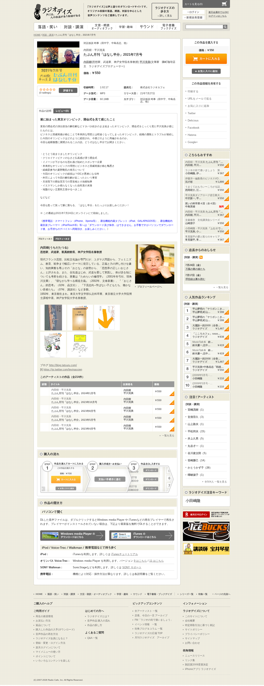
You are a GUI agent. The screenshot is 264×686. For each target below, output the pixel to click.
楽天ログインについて (48, 647)
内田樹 (88, 61)
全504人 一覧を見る (216, 481)
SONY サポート (131, 567)
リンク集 (190, 660)
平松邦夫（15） (197, 431)
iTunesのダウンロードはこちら (141, 535)
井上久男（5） (196, 438)
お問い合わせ (192, 642)
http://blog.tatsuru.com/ (63, 365)
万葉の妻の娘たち (195, 269)
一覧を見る (168, 435)
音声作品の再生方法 (47, 634)
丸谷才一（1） (196, 446)
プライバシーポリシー (197, 634)
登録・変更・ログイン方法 (50, 642)
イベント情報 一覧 (146, 624)
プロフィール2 (62, 238)
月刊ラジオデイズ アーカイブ (152, 637)
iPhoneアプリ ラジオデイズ (200, 669)
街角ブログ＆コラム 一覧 (149, 628)
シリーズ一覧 (186, 594)
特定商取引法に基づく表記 (200, 625)
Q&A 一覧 (92, 638)
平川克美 (145, 61)
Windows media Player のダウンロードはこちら (72, 535)
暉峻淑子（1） (196, 474)
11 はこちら (156, 560)
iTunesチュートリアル (124, 554)
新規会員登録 (194, 17)
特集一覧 (202, 594)
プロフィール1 (45, 238)
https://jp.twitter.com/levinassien (63, 369)
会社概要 (190, 620)
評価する (68, 90)
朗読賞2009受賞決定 (196, 664)
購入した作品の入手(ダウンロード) (55, 629)
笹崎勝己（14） (197, 460)
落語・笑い (47, 27)
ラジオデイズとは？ (98, 616)
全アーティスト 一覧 (146, 611)
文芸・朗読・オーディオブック (103, 27)
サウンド (145, 27)
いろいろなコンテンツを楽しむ (53, 660)
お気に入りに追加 (206, 71)
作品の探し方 (94, 625)
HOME (37, 35)
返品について (43, 625)
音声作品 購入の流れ (98, 620)
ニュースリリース (195, 655)
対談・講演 (75, 27)
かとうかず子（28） (200, 467)
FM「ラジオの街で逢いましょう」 (154, 619)
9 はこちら (140, 560)
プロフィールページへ (149, 286)
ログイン (194, 12)
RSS (201, 257)
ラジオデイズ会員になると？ (52, 638)
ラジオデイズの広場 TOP (149, 633)
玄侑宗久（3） (196, 416)
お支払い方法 (43, 620)
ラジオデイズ (58, 12)
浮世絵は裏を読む (195, 279)
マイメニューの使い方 (48, 651)
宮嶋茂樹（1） (196, 409)
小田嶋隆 (193, 501)
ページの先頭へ (222, 594)
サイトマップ (192, 638)
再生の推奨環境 (44, 616)
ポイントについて (45, 656)
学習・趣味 (126, 27)
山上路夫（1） (196, 424)
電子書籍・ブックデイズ (168, 27)
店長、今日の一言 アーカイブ (151, 615)
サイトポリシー (193, 629)
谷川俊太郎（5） (198, 453)
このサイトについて (196, 616)
